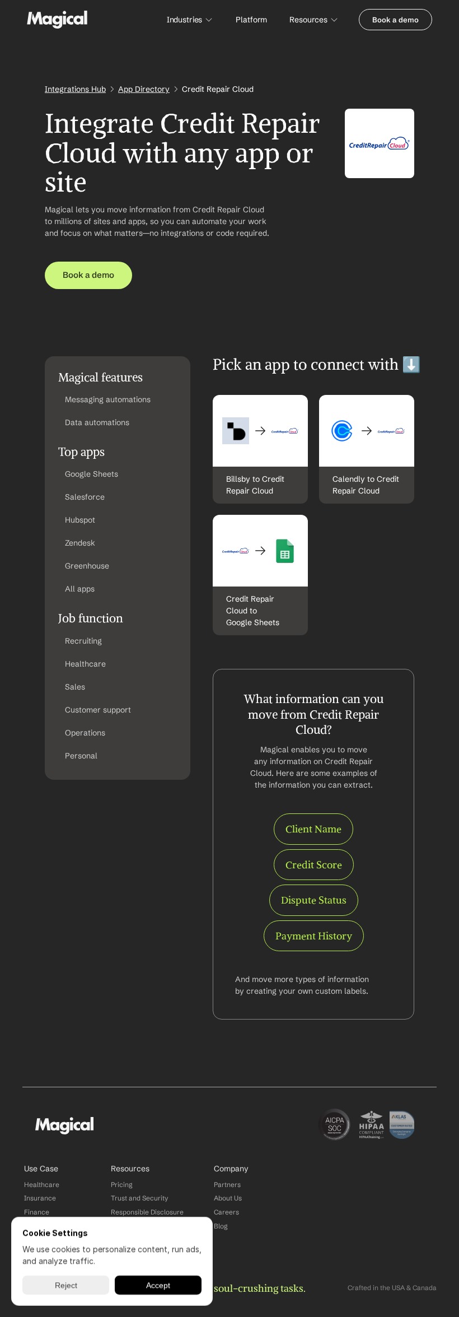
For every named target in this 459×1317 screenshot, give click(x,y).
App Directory (144, 89)
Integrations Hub (75, 89)
